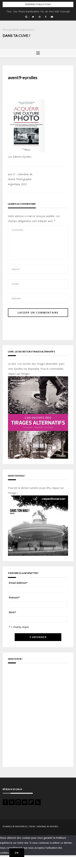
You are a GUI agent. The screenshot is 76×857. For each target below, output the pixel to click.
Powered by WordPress (15, 826)
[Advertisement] (38, 717)
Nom (12, 612)
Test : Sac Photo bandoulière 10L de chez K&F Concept (38, 11)
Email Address (18, 582)
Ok (17, 852)
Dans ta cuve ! (16, 35)
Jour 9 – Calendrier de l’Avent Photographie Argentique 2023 (20, 179)
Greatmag (41, 826)
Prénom (14, 597)
